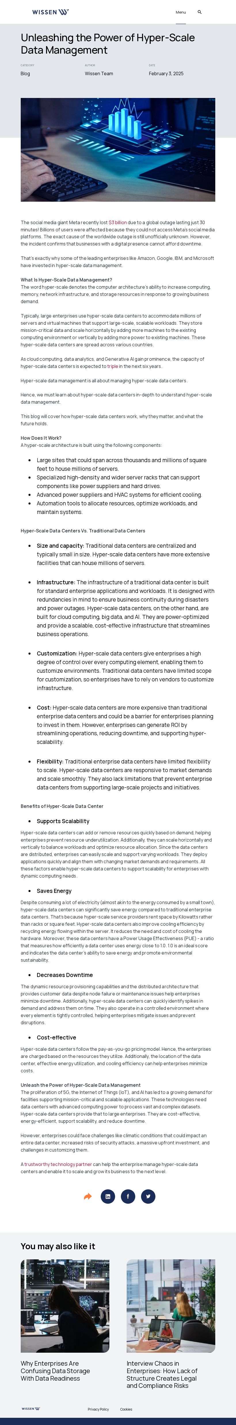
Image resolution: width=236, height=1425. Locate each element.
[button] (181, 12)
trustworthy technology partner (58, 1164)
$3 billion (118, 222)
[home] (50, 12)
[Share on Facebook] (128, 1196)
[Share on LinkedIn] (108, 1196)
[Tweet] (148, 1196)
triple (113, 366)
